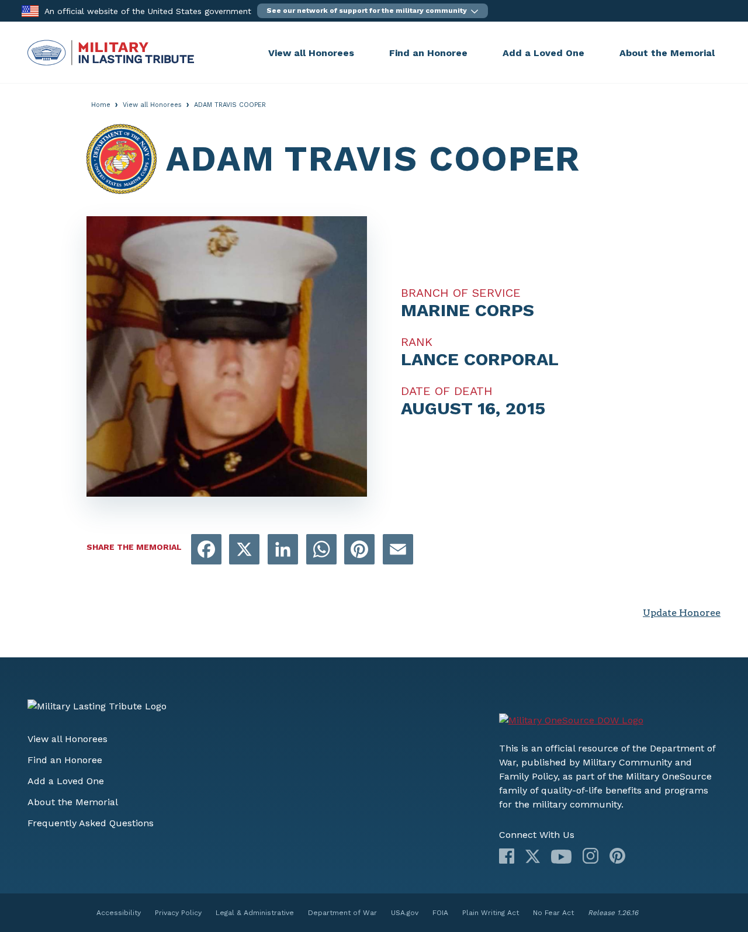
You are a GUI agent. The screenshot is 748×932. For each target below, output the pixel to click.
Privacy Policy (178, 913)
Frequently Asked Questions (90, 823)
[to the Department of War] (30, 10)
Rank (416, 342)
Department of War (342, 913)
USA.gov (404, 913)
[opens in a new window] (206, 550)
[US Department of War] (571, 720)
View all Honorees (311, 52)
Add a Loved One (543, 52)
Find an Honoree (428, 52)
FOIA (440, 913)
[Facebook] (506, 856)
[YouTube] (561, 857)
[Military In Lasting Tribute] (144, 52)
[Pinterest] (617, 856)
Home (100, 105)
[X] (532, 856)
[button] (372, 11)
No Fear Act (553, 913)
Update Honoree (682, 612)
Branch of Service (461, 293)
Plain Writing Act (490, 913)
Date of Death (447, 391)
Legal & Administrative (255, 913)
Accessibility (118, 913)
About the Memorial (667, 52)
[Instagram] (590, 856)
